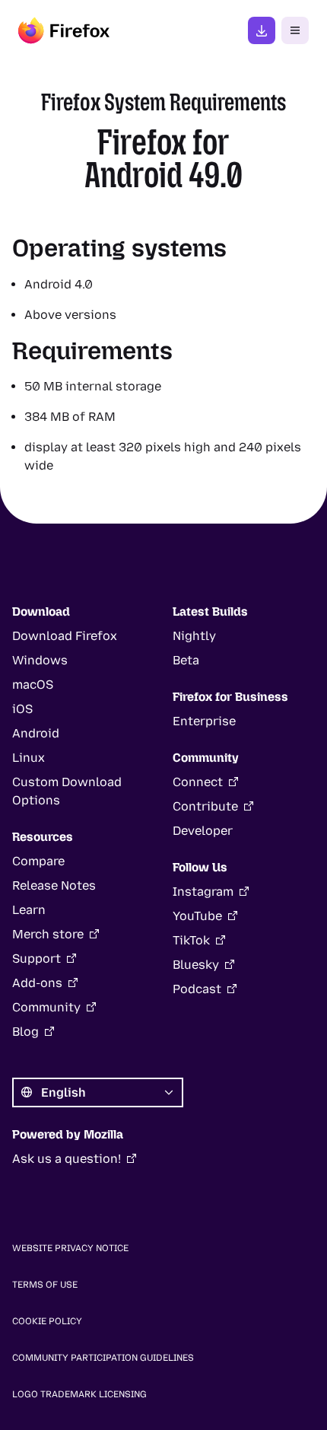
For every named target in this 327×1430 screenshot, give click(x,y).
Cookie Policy (47, 1321)
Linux (28, 757)
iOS (22, 709)
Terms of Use (45, 1284)
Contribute (205, 806)
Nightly (194, 636)
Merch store (48, 934)
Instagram (203, 891)
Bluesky (196, 964)
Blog (25, 1031)
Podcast (197, 989)
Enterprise (204, 721)
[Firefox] (64, 30)
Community (46, 1007)
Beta (186, 660)
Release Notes (54, 885)
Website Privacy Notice (70, 1248)
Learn (29, 910)
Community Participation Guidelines (103, 1357)
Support (36, 958)
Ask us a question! (66, 1158)
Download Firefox (64, 636)
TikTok (191, 940)
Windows (40, 660)
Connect (198, 782)
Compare (38, 861)
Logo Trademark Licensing (79, 1394)
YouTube (197, 916)
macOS (32, 684)
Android (35, 733)
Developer (203, 830)
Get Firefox (261, 30)
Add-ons (37, 983)
